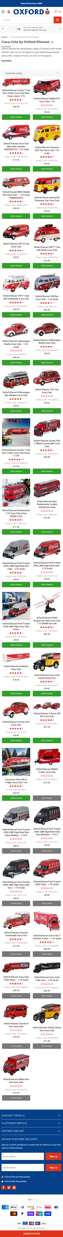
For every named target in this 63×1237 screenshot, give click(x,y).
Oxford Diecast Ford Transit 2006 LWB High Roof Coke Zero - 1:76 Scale (16, 885)
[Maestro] (37, 1224)
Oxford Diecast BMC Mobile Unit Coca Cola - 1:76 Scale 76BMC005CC (16, 195)
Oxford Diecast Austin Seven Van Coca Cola (47, 1029)
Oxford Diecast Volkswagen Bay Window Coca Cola (16, 394)
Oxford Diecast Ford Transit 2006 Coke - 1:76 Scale (47, 883)
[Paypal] (44, 1224)
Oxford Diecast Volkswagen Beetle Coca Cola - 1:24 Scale (16, 344)
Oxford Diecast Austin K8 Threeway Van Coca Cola (46, 199)
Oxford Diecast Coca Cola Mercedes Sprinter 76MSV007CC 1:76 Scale (16, 146)
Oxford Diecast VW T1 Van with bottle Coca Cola (47, 248)
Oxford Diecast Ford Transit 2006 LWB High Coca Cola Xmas (16, 626)
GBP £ (30, 1200)
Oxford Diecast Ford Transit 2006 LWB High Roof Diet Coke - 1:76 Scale (16, 566)
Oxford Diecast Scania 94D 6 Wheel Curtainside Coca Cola (47, 443)
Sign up (53, 1156)
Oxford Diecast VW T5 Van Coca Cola (16, 245)
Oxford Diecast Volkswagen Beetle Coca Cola (47, 341)
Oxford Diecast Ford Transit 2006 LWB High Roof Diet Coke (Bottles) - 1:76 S (16, 832)
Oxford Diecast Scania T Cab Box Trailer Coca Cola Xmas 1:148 (16, 453)
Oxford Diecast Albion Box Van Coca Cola (16, 1081)
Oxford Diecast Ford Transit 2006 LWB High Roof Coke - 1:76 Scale (47, 565)
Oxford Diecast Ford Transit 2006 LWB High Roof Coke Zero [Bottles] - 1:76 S (47, 832)
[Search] (58, 20)
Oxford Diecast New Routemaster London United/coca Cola (47, 504)
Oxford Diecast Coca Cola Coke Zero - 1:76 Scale (46, 979)
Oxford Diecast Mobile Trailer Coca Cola (47, 770)
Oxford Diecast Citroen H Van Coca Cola (16, 1025)
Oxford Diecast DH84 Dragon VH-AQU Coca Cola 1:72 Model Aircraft (47, 620)
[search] (27, 20)
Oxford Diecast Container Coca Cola (16, 668)
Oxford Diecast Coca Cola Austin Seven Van (46, 676)
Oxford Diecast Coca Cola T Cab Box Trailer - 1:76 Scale (47, 937)
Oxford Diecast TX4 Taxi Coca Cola (47, 391)
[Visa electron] (25, 1224)
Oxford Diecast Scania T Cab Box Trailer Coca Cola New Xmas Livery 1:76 (16, 93)
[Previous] (3, 29)
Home (4, 37)
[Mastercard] (31, 1224)
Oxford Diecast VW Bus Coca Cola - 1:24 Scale (46, 298)
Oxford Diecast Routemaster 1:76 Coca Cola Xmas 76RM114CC (16, 513)
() (60, 11)
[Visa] (18, 1224)
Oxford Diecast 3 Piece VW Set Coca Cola (47, 715)
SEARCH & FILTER (31, 1233)
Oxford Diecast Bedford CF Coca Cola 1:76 (47, 100)
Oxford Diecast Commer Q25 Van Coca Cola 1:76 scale (47, 150)
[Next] (60, 29)
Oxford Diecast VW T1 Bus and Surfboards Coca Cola (16, 297)
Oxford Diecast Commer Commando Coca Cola (16, 934)
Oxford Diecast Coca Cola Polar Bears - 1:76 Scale (16, 978)
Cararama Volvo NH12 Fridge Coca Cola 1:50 (16, 781)
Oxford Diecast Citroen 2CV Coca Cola (16, 723)
